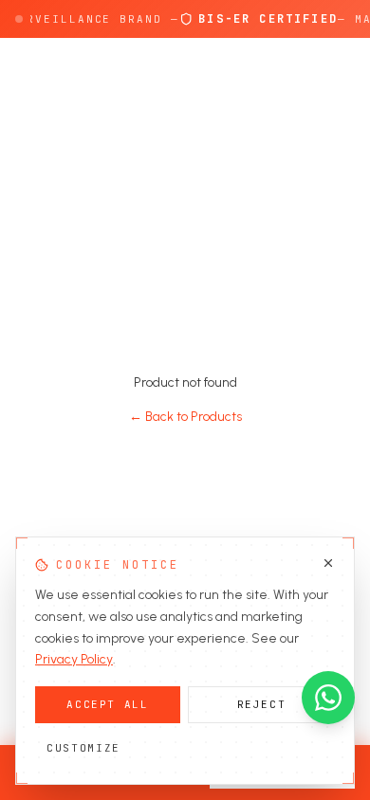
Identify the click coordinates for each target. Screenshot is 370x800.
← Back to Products (185, 417)
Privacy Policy (74, 659)
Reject (262, 704)
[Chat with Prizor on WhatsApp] (328, 697)
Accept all (107, 704)
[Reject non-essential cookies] (328, 563)
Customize (83, 748)
